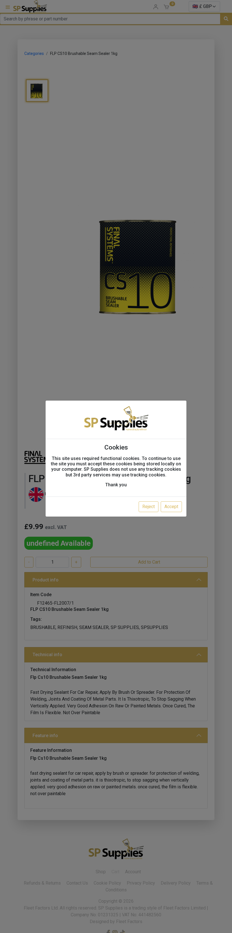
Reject (148, 506)
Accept (171, 506)
